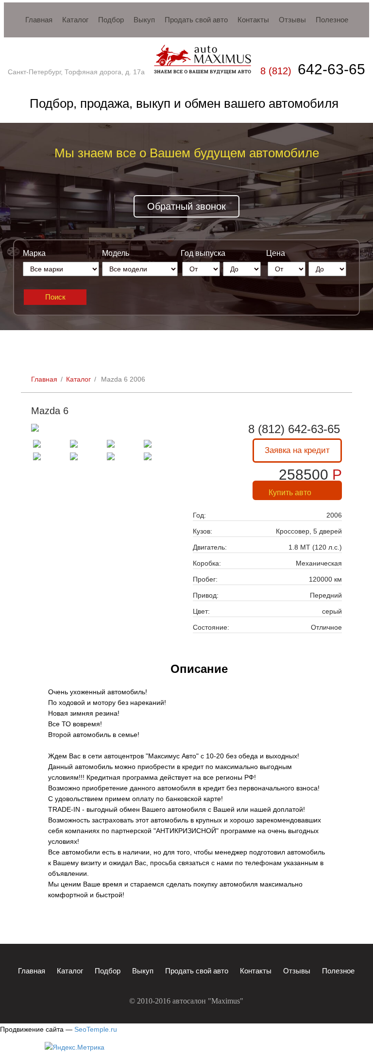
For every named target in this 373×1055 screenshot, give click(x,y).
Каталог (78, 379)
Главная (44, 379)
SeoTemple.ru (95, 1029)
